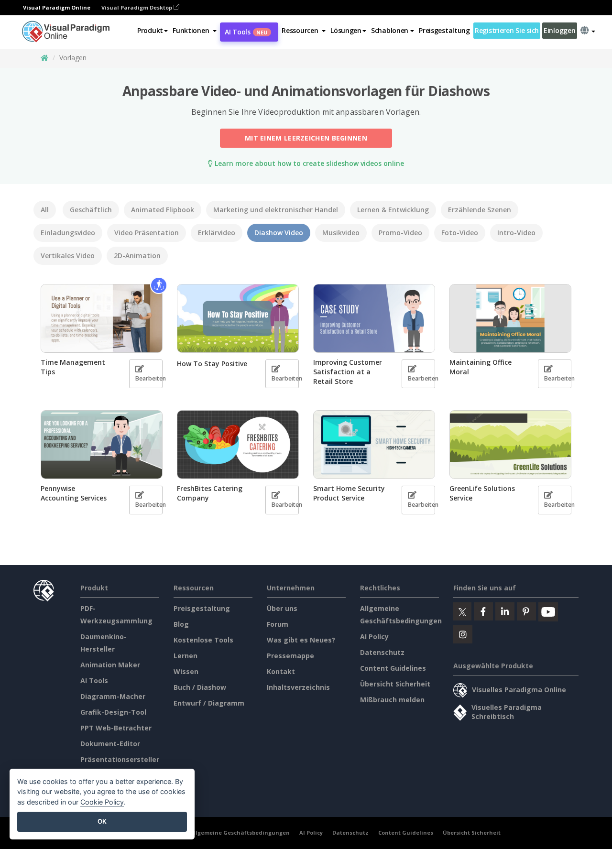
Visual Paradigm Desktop (137, 7)
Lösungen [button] (345, 30)
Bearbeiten (149, 378)
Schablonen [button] (389, 30)
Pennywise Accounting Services (74, 493)
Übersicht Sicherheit (395, 683)
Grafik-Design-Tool (113, 712)
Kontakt (281, 671)
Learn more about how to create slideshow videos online (308, 163)
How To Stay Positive (212, 363)
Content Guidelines (393, 668)
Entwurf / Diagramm (209, 703)
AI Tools (246, 31)
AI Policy (374, 636)
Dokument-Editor (110, 743)
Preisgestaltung (444, 30)
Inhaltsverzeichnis (298, 687)
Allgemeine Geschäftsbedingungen (240, 832)
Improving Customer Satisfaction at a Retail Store (347, 372)
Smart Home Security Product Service (349, 493)
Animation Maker (110, 664)
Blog (181, 624)
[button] (194, 30)
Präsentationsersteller (119, 759)
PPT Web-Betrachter (116, 727)
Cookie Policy (102, 802)
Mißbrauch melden (392, 699)
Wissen (186, 671)
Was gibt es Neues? (301, 639)
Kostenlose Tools (203, 639)
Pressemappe (290, 655)
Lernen (185, 655)
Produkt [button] (150, 30)
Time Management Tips (73, 367)
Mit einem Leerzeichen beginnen (306, 137)
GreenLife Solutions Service (482, 493)
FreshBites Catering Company (209, 493)
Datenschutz (382, 652)
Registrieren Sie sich (507, 30)
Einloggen (559, 30)
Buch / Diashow (200, 687)
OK (102, 821)
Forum (277, 624)
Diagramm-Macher (112, 696)
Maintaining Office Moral (480, 367)
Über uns (282, 608)
